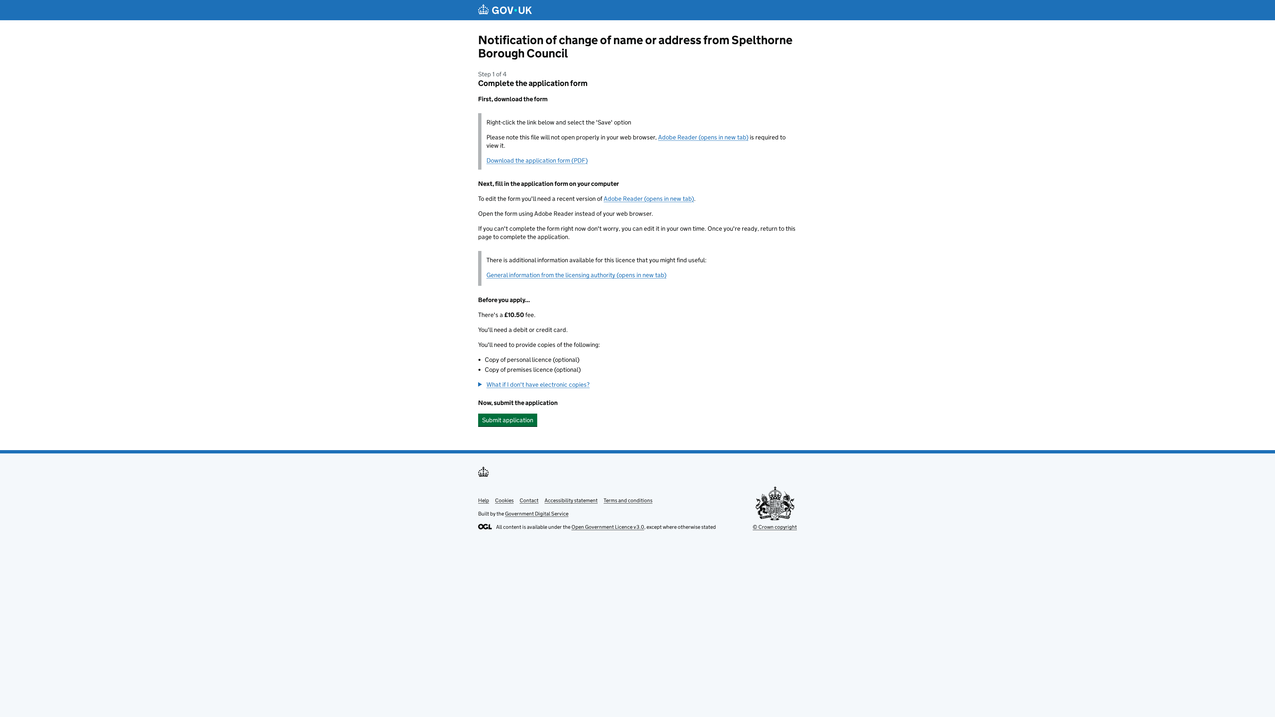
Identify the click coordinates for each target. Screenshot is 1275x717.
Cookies (504, 500)
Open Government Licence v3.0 (607, 527)
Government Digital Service (536, 514)
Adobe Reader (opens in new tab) (703, 137)
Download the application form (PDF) (537, 160)
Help (483, 500)
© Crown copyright (775, 527)
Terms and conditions (628, 500)
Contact (529, 500)
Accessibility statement (571, 500)
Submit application (507, 420)
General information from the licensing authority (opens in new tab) (576, 275)
